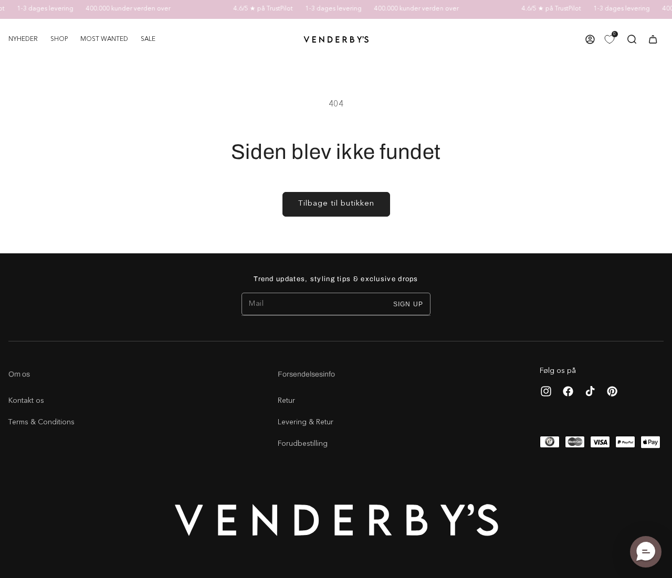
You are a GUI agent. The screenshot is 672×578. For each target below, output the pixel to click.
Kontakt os (26, 400)
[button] (59, 39)
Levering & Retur (305, 422)
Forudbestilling (303, 443)
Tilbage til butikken (336, 204)
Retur (286, 400)
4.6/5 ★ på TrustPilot (258, 9)
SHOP (59, 39)
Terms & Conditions (41, 422)
